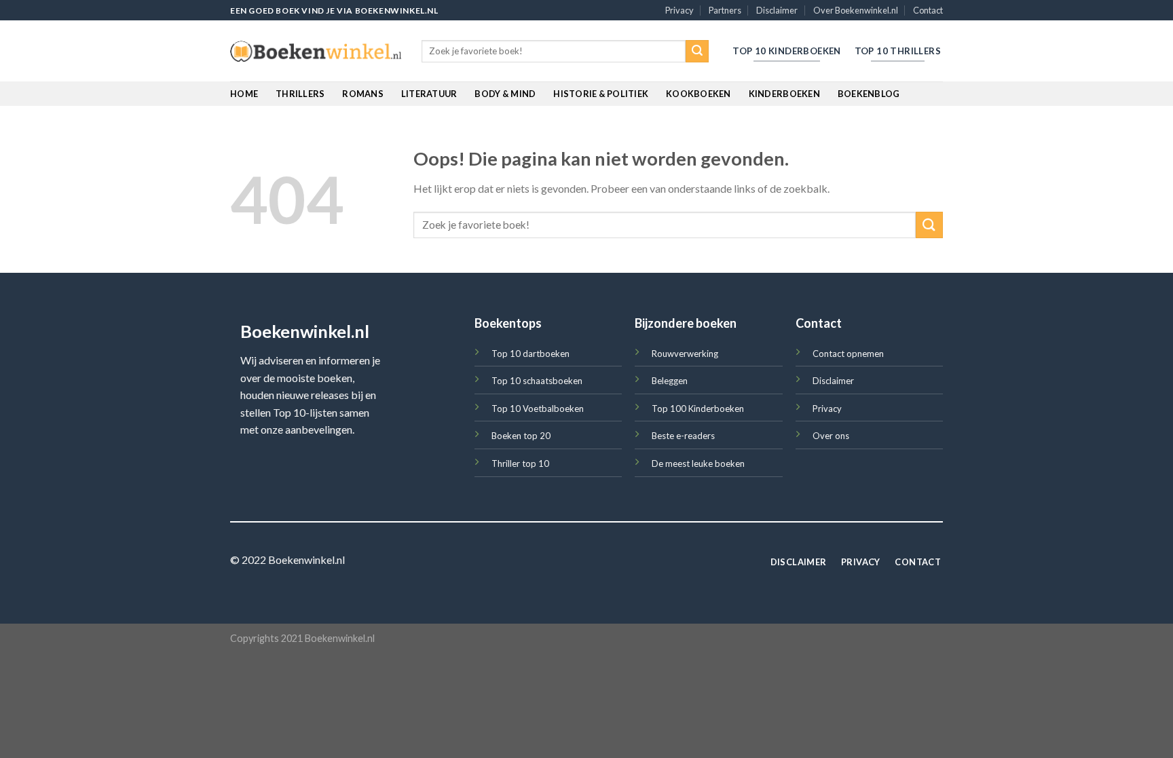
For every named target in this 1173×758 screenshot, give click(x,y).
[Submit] (697, 51)
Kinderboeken (784, 93)
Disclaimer (777, 10)
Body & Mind (505, 93)
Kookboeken (698, 93)
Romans (363, 93)
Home (244, 93)
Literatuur (429, 93)
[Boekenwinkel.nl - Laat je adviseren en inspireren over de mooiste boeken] (315, 51)
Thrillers (300, 93)
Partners (725, 10)
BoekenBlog (869, 93)
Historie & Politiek (600, 93)
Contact (928, 10)
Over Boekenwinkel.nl (855, 10)
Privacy (679, 10)
